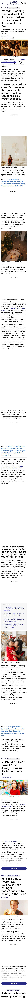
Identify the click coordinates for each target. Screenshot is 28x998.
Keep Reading (14, 869)
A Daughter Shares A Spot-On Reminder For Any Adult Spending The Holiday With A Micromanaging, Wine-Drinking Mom (12, 731)
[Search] (21, 3)
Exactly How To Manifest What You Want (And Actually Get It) (14, 614)
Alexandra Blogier (6, 36)
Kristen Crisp (4, 897)
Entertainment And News (13, 8)
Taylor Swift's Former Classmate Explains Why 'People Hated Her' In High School (14, 608)
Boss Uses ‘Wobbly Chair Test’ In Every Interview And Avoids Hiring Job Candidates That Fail (14, 619)
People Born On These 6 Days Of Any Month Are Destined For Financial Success (13, 625)
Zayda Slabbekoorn (6, 777)
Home (2, 7)
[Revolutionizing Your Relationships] (14, 2)
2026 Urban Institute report (12, 841)
